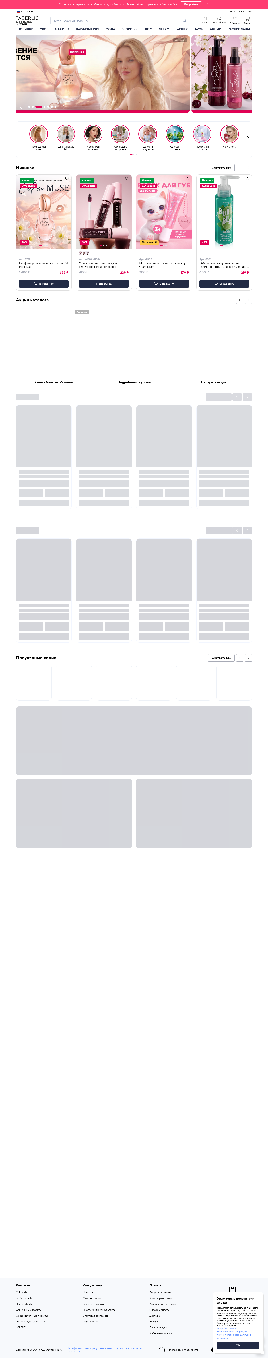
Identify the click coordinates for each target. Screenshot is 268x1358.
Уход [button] (44, 29)
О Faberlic (22, 1292)
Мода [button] (110, 29)
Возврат (154, 1321)
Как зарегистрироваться (163, 1304)
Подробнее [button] (104, 284)
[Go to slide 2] (133, 154)
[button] (134, 4)
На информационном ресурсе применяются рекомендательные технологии (104, 1350)
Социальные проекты (28, 1310)
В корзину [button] (46, 284)
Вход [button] (232, 11)
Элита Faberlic (24, 1304)
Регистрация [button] (245, 11)
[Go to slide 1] (131, 154)
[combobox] (116, 20)
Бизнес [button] (182, 29)
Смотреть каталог (93, 1298)
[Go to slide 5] (47, 245)
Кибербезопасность (161, 1333)
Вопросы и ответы (160, 1292)
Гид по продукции (93, 1304)
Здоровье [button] (130, 29)
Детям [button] (164, 29)
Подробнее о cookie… (228, 1328)
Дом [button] (148, 29)
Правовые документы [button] (28, 1321)
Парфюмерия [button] (87, 29)
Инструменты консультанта (99, 1310)
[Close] (207, 4)
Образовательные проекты (32, 1316)
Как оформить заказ (161, 1298)
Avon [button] (199, 29)
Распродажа (239, 29)
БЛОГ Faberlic (24, 1298)
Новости (88, 1292)
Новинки (26, 29)
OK (238, 1345)
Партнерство (90, 1321)
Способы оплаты (159, 1310)
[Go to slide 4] (136, 154)
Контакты (21, 1327)
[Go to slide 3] (44, 245)
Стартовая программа (95, 1316)
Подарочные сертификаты (183, 1350)
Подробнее (191, 4)
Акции (215, 29)
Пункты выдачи (158, 1327)
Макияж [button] (62, 29)
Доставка (154, 1316)
